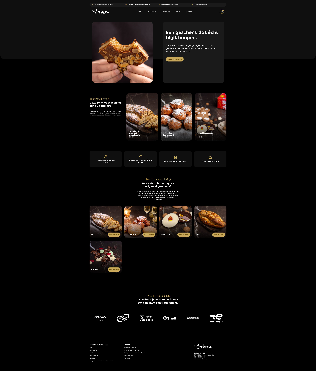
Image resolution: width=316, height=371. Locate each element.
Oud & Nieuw (94, 355)
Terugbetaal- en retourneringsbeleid (101, 361)
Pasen (91, 347)
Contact (127, 358)
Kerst (91, 353)
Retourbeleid (128, 355)
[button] (222, 12)
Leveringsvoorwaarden (131, 350)
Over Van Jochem (130, 347)
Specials (92, 358)
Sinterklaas (93, 350)
